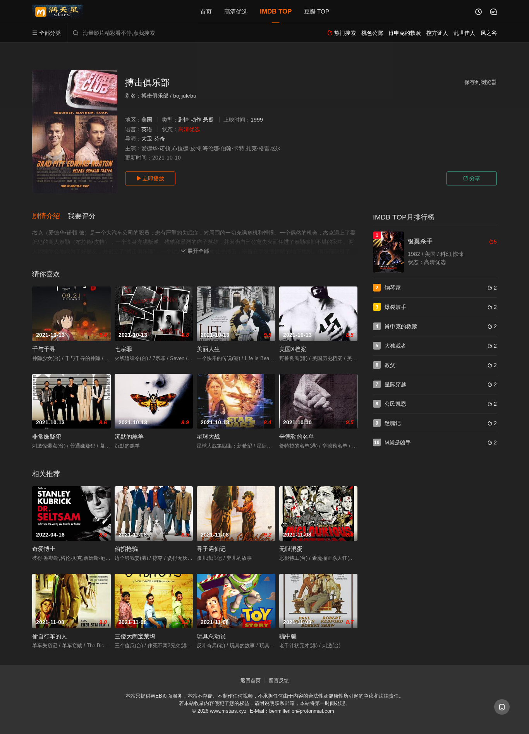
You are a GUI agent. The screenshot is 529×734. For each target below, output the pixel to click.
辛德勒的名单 (296, 436)
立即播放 (150, 178)
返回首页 (250, 680)
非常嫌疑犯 (46, 436)
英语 (146, 129)
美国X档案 (292, 349)
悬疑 (208, 120)
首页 (206, 11)
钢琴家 (393, 288)
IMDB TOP (276, 11)
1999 (257, 120)
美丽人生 (208, 349)
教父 (390, 365)
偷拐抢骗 (126, 548)
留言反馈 (279, 680)
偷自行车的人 (49, 636)
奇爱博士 (43, 548)
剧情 (183, 120)
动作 (196, 120)
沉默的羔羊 (129, 436)
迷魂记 (393, 423)
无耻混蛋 (290, 548)
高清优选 (235, 11)
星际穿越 (395, 384)
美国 (146, 120)
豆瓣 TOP (316, 11)
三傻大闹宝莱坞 (135, 636)
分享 (471, 178)
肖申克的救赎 (401, 326)
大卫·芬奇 (153, 138)
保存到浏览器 (480, 82)
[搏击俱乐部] (74, 131)
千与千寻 (43, 349)
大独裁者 (395, 346)
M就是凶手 (398, 442)
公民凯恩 (395, 404)
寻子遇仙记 (211, 548)
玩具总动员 (211, 636)
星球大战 (208, 436)
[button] (50, 216)
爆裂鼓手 (395, 307)
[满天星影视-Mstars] (57, 12)
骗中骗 (288, 636)
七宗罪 (123, 349)
